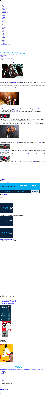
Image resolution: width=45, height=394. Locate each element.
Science (4, 20)
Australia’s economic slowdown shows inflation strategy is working (9, 301)
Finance (4, 22)
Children (4, 29)
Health (3, 32)
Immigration (4, 43)
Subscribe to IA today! (2, 56)
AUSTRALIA (2, 194)
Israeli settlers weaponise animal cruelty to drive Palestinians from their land (9, 300)
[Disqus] (22, 268)
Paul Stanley (16, 110)
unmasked (37, 108)
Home (3, 3)
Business (3, 21)
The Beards (17, 142)
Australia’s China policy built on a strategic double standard (6, 58)
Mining (3, 24)
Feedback (4, 9)
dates (21, 82)
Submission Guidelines (5, 12)
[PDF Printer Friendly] (13, 62)
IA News (4, 4)
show (30, 123)
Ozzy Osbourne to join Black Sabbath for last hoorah (5, 138)
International (4, 16)
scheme (20, 150)
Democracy (4, 15)
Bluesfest (40, 142)
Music (3, 30)
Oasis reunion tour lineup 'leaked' (3, 105)
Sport (3, 33)
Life (2, 25)
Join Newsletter (4, 11)
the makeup (13, 109)
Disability (4, 31)
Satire (3, 34)
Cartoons (4, 27)
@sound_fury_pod (4, 179)
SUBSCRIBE (4, 6)
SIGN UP (1, 297)
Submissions (3, 380)
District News (4, 38)
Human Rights (4, 26)
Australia (4, 37)
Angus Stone (1, 153)
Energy (3, 19)
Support (4, 389)
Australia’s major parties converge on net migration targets (6, 57)
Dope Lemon (28, 153)
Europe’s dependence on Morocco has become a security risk (8, 302)
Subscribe (8, 182)
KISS (7, 82)
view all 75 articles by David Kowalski (6, 241)
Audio (3, 35)
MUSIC (5, 194)
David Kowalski (2, 62)
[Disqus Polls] (22, 251)
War (3, 36)
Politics (2, 13)
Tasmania (4, 41)
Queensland (4, 40)
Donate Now (1, 342)
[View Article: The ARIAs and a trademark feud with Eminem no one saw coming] (6, 225)
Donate (3, 373)
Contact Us (3, 371)
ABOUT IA (4, 5)
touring (35, 161)
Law (3, 28)
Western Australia (5, 42)
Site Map (2, 382)
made (34, 153)
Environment (3, 18)
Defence (4, 17)
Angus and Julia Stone (9, 153)
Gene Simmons (14, 82)
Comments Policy (5, 8)
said (5, 88)
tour (15, 161)
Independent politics (5, 10)
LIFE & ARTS (7, 194)
